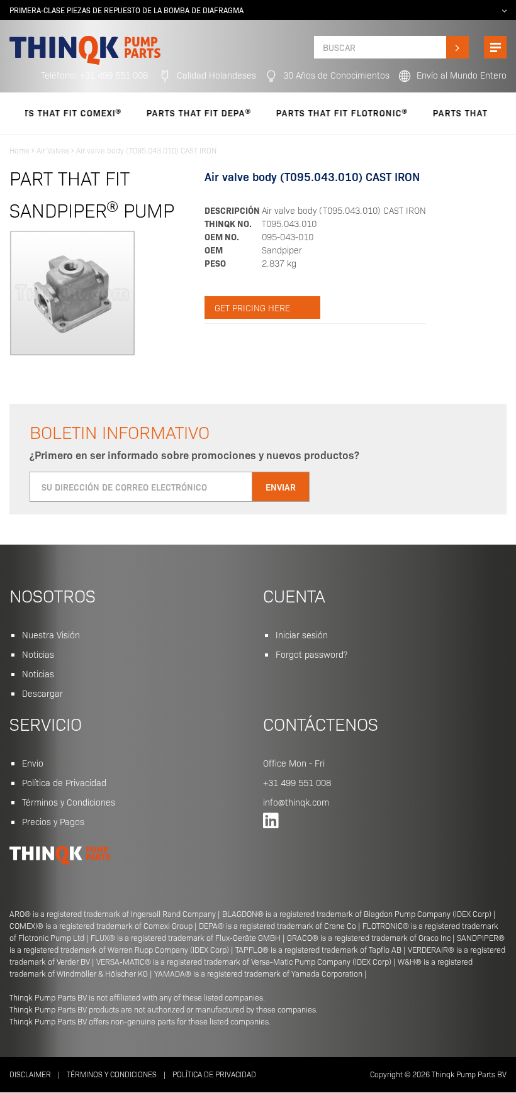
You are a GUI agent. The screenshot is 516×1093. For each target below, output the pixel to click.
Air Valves (52, 150)
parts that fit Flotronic (324, 112)
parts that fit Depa (181, 112)
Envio (32, 763)
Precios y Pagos (53, 821)
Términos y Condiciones (68, 802)
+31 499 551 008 (297, 782)
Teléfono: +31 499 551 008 (94, 75)
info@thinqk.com (296, 802)
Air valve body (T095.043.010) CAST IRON (146, 150)
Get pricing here (252, 307)
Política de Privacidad (64, 782)
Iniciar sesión (302, 634)
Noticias (38, 654)
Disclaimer (30, 1073)
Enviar (281, 486)
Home (19, 150)
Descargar (42, 693)
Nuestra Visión (51, 634)
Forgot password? (311, 654)
